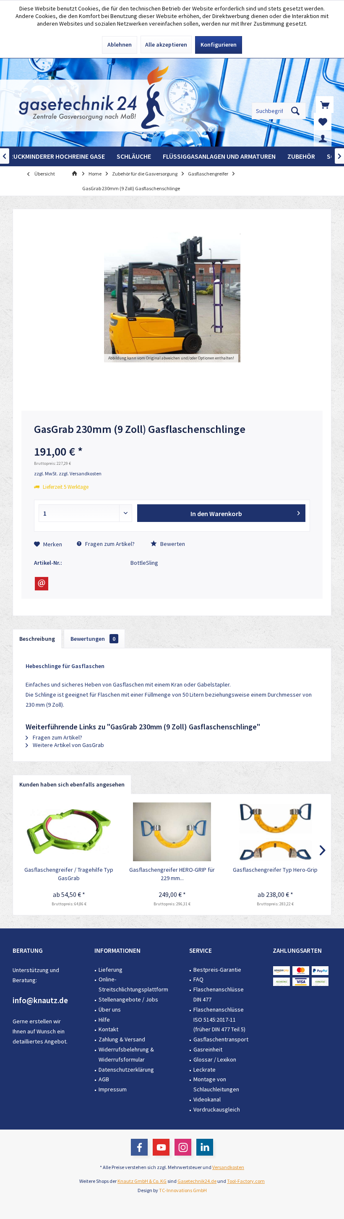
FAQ (198, 979)
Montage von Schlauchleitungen (216, 1084)
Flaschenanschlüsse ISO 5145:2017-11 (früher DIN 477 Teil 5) (219, 1019)
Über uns (110, 1009)
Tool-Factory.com (246, 1181)
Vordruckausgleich (216, 1109)
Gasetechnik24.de (196, 1181)
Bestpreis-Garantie (217, 969)
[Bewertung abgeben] (172, 440)
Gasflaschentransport (220, 1039)
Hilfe (104, 1019)
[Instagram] (183, 1147)
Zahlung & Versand (122, 1039)
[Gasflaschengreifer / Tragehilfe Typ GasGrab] (68, 831)
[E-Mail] (41, 583)
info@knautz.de (40, 1000)
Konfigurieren (219, 44)
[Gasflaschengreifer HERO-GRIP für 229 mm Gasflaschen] (172, 831)
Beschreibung (37, 638)
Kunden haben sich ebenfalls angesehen (72, 784)
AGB (104, 1079)
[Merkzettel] (322, 121)
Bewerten (172, 544)
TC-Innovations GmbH (183, 1190)
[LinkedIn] (204, 1147)
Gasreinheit (207, 1049)
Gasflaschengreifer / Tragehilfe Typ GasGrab (68, 874)
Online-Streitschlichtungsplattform (133, 984)
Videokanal (207, 1099)
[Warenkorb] (325, 104)
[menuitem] (325, 104)
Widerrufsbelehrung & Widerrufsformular (126, 1054)
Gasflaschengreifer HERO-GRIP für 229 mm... (172, 874)
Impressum (113, 1089)
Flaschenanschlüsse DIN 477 (218, 994)
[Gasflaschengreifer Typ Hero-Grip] (275, 831)
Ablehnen (119, 44)
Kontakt (108, 1029)
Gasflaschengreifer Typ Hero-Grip (275, 869)
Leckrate (204, 1069)
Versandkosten (228, 1167)
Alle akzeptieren (166, 44)
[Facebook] (139, 1147)
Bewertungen (92, 638)
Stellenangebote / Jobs (128, 999)
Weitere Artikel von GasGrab (67, 745)
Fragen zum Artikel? (109, 544)
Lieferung (110, 969)
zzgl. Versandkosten (80, 473)
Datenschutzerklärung (126, 1069)
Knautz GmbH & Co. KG (142, 1181)
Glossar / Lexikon (214, 1059)
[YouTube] (161, 1147)
